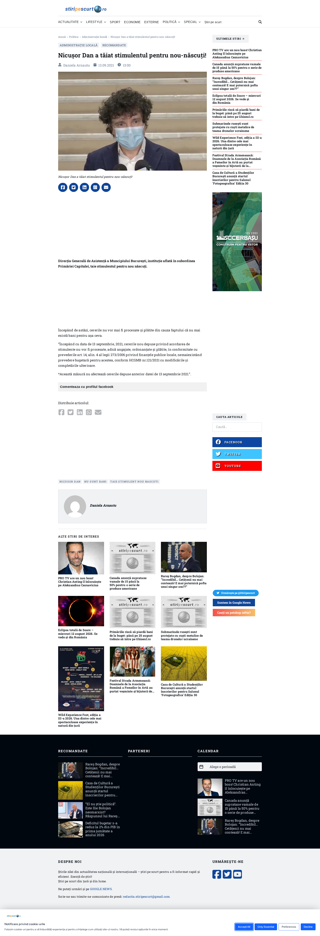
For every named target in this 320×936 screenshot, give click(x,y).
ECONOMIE (132, 22)
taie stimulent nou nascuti (134, 481)
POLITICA (74, 37)
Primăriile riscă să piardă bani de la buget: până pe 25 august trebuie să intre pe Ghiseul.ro (131, 635)
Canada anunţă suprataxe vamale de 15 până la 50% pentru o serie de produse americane (128, 583)
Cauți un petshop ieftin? (234, 612)
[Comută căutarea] (260, 22)
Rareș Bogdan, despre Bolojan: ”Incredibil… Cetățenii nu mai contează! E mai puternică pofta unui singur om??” (183, 581)
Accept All (244, 926)
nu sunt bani (95, 481)
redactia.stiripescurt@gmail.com (146, 896)
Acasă (62, 37)
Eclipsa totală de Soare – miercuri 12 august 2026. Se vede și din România (77, 633)
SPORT (115, 22)
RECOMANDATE (114, 45)
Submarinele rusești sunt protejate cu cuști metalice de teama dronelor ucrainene (182, 635)
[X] (73, 187)
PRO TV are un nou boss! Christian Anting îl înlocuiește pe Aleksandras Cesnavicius (79, 581)
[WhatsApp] (95, 187)
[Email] (106, 187)
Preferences (289, 926)
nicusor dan (70, 481)
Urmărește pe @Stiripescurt (238, 593)
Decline (308, 926)
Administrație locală (94, 37)
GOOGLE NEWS (101, 889)
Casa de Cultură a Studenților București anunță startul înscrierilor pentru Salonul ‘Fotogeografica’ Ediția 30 (182, 689)
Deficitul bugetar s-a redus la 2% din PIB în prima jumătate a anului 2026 (102, 829)
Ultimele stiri (228, 38)
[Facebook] (62, 187)
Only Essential (266, 926)
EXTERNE (151, 22)
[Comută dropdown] (81, 22)
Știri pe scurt (212, 22)
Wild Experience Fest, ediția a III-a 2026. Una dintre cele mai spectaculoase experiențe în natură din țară (79, 720)
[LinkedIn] (84, 187)
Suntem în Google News (234, 602)
